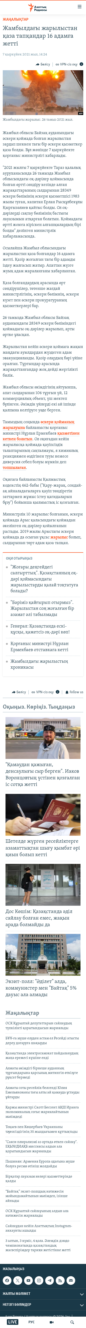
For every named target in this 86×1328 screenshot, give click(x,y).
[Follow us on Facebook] (7, 1280)
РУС (31, 1322)
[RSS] (60, 1280)
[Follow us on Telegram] (49, 1280)
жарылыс (59, 537)
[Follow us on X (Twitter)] (17, 1280)
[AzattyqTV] (51, 1322)
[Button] (43, 65)
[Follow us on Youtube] (28, 1280)
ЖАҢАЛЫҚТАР (15, 20)
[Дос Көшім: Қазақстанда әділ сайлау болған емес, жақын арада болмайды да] (43, 885)
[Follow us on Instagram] (39, 1280)
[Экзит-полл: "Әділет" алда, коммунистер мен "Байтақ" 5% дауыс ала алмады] (43, 955)
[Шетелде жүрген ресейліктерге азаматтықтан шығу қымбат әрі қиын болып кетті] (43, 815)
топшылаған (14, 468)
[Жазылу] (71, 1280)
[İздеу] (72, 1322)
